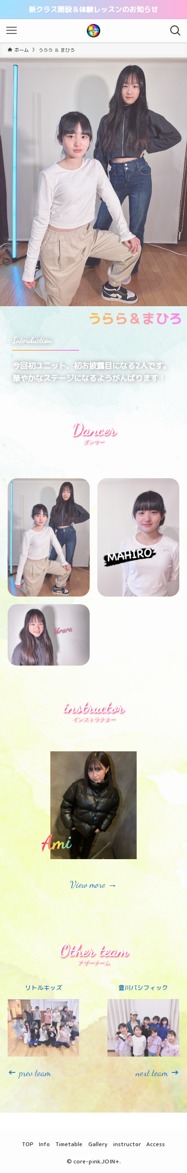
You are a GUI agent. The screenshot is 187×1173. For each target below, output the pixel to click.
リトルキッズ (43, 987)
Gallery (97, 1144)
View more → (93, 884)
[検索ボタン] (175, 30)
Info (44, 1144)
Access (155, 1144)
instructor (127, 1144)
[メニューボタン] (11, 30)
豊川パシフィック (143, 987)
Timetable (69, 1144)
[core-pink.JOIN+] (93, 30)
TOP (28, 1144)
